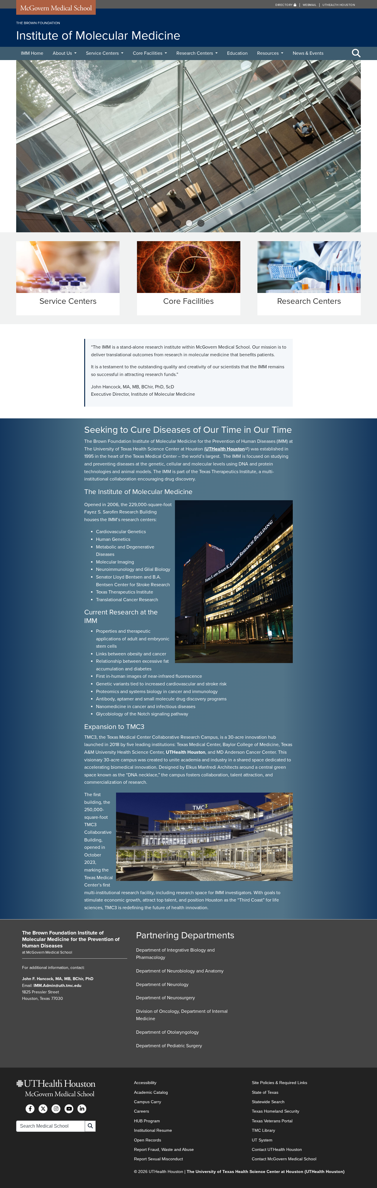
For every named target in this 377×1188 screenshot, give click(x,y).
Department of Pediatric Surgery (169, 1046)
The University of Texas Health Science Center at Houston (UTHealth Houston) (266, 1171)
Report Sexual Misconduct (158, 1158)
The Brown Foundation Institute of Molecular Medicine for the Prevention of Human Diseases (71, 939)
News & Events (308, 53)
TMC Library (263, 1130)
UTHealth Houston (339, 5)
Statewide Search (268, 1101)
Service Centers (103, 53)
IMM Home (32, 53)
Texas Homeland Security (275, 1111)
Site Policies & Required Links (279, 1082)
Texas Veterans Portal (272, 1121)
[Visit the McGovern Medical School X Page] (43, 1108)
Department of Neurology (162, 984)
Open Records (147, 1140)
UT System (262, 1140)
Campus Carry (147, 1101)
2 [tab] (189, 223)
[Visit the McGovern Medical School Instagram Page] (56, 1108)
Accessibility (145, 1082)
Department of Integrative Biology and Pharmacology (175, 954)
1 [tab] (177, 223)
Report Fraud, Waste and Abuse (164, 1149)
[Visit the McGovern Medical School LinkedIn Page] (81, 1108)
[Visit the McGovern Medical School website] (56, 9)
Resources (268, 53)
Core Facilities (148, 53)
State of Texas (265, 1092)
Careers (141, 1111)
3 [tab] (201, 223)
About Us (63, 53)
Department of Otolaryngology (167, 1032)
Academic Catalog (151, 1092)
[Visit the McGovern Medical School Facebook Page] (30, 1108)
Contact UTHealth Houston (277, 1149)
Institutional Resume (153, 1130)
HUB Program (147, 1121)
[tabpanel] (188, 146)
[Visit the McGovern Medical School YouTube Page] (69, 1108)
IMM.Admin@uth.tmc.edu (57, 985)
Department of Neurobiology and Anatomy (180, 971)
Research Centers (195, 53)
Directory (284, 5)
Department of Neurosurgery (165, 998)
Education (237, 53)
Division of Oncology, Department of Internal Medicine (182, 1015)
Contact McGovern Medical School (284, 1158)
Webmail (310, 5)
